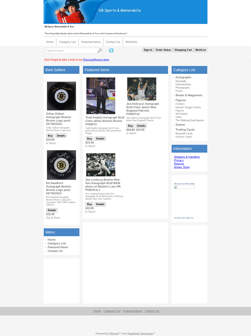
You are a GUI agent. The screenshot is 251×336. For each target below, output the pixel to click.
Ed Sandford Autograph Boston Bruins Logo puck (58, 187)
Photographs (183, 87)
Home (50, 42)
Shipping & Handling (187, 157)
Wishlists (131, 42)
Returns (179, 163)
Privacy (179, 160)
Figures (181, 100)
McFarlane (181, 113)
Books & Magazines (189, 95)
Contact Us (113, 42)
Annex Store (182, 167)
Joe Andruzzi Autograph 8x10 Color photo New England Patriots (142, 107)
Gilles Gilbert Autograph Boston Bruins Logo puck (58, 117)
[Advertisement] (55, 280)
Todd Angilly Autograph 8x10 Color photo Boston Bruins (104, 119)
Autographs (183, 77)
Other (179, 117)
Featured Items (91, 42)
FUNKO (180, 104)
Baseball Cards (184, 133)
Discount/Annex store (96, 59)
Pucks (179, 90)
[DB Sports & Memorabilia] (184, 187)
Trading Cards (185, 129)
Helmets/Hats (183, 84)
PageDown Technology (140, 333)
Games (180, 124)
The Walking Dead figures (190, 120)
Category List (67, 42)
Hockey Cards (184, 136)
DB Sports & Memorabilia (184, 184)
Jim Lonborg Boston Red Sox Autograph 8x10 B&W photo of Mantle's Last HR (103, 183)
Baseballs (181, 81)
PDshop (114, 333)
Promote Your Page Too (184, 218)
